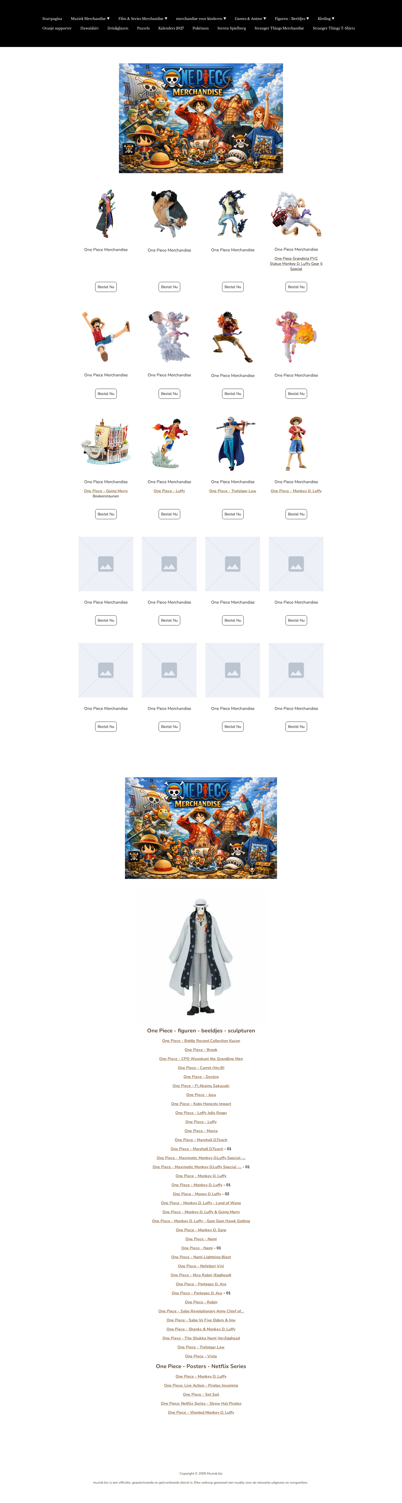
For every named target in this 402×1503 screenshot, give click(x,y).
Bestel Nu (106, 287)
